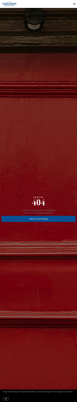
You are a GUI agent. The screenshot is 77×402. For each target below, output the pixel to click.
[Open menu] (74, 4)
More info (5, 393)
